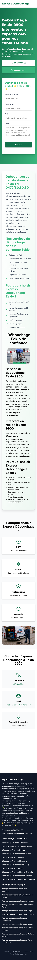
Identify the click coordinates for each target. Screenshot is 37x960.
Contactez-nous (19, 70)
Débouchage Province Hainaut (13, 850)
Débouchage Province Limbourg (14, 861)
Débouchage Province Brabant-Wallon (16, 854)
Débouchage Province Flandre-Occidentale (18, 879)
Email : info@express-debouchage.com (17, 833)
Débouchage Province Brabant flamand (17, 876)
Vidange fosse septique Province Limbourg (18, 914)
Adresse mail (9, 104)
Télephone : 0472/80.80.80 (12, 830)
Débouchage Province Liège (13, 857)
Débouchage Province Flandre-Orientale (17, 872)
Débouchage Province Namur (13, 868)
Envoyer (18, 145)
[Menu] (33, 4)
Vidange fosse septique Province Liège (17, 911)
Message (8, 123)
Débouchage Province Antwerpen (15, 843)
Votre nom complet (11, 94)
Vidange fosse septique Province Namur (17, 924)
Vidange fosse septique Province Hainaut (18, 901)
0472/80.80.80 (20, 63)
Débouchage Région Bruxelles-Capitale (17, 846)
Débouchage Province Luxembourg (15, 865)
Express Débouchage (15, 3)
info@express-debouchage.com (18, 705)
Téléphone (8, 114)
